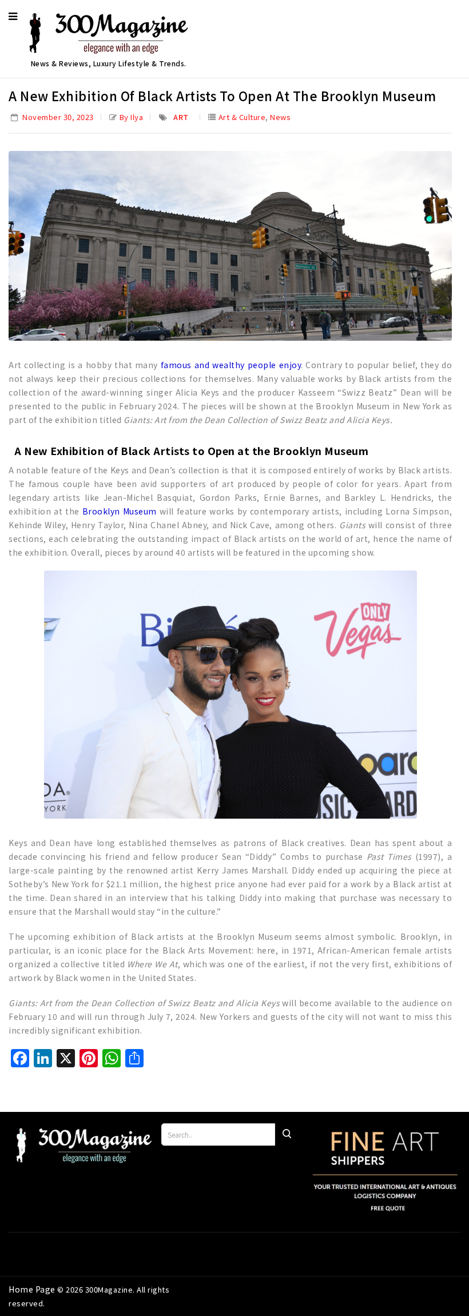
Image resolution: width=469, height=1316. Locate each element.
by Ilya (132, 116)
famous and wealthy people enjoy (231, 364)
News (280, 116)
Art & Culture (242, 116)
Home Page (33, 1289)
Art (181, 116)
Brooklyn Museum (119, 511)
